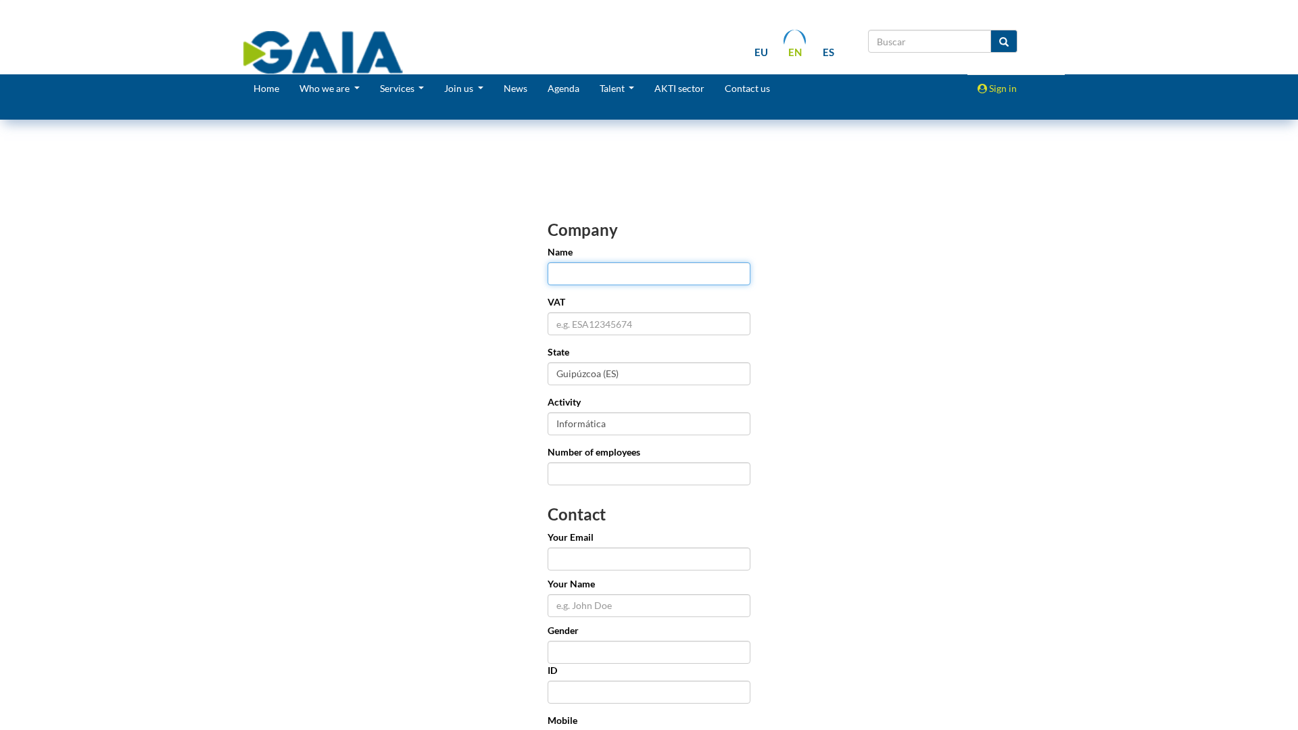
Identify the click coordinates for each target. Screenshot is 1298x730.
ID (552, 670)
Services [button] (398, 88)
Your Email (571, 537)
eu (761, 52)
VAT (556, 302)
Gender (563, 630)
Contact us (747, 88)
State (558, 352)
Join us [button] (459, 88)
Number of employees (594, 452)
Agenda (563, 88)
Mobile (562, 720)
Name (560, 252)
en (795, 52)
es (828, 52)
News (515, 88)
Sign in (1002, 88)
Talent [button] (613, 88)
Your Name (571, 583)
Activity (564, 402)
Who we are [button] (325, 88)
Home (266, 88)
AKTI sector (679, 88)
